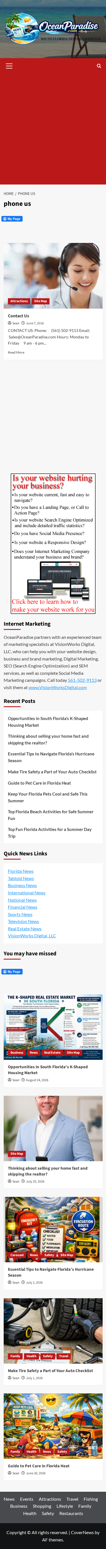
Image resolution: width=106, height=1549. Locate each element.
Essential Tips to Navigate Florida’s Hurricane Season (51, 757)
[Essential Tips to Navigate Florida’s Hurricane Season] (53, 1229)
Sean (16, 323)
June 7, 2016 (35, 323)
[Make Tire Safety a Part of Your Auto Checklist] (53, 1331)
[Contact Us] (53, 275)
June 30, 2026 (36, 1473)
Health (31, 1356)
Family (15, 1356)
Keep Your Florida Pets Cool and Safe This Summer (48, 797)
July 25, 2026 (35, 1181)
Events (26, 1499)
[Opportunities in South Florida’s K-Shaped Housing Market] (53, 1027)
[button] (9, 65)
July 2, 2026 (34, 1282)
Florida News (21, 871)
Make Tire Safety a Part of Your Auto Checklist (52, 771)
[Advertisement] (53, 129)
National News (22, 900)
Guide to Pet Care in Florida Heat (39, 782)
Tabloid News (21, 878)
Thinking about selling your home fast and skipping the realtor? (48, 739)
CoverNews (82, 1532)
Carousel (16, 1255)
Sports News (20, 914)
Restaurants (71, 1513)
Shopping (42, 1506)
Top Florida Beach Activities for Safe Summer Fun (51, 815)
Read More (16, 352)
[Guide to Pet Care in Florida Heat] (53, 1426)
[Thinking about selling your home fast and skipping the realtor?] (53, 1128)
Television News (23, 921)
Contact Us (18, 316)
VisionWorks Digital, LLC (32, 935)
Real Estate (52, 1052)
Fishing (91, 1499)
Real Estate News (25, 928)
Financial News (22, 907)
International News (27, 892)
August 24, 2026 (37, 1080)
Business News (22, 885)
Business (16, 1052)
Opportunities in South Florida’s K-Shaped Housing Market (48, 722)
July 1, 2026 (34, 1378)
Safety (49, 1255)
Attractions (19, 301)
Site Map (40, 301)
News (34, 1052)
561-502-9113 (82, 680)
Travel (63, 1356)
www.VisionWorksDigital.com (58, 687)
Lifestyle (65, 1506)
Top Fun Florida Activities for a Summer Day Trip (50, 833)
